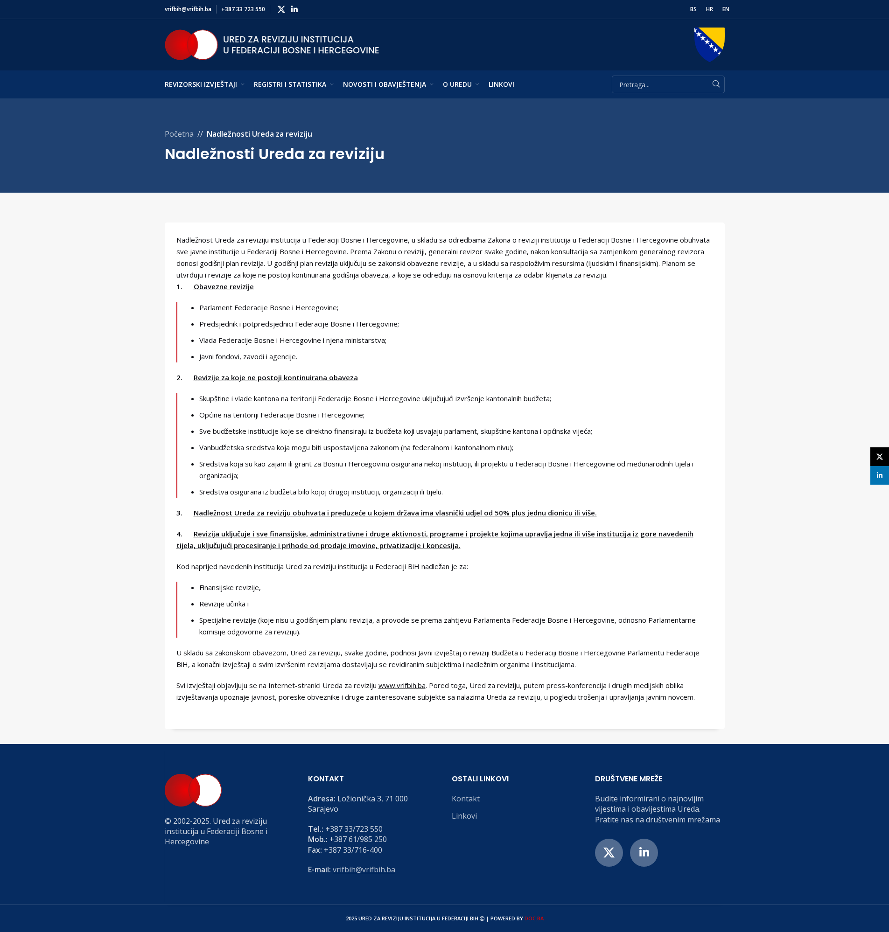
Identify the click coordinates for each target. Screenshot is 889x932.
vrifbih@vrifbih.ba (364, 869)
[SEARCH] (716, 84)
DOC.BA (534, 918)
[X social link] (281, 9)
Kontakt (466, 798)
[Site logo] (272, 44)
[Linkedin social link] (294, 9)
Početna (179, 134)
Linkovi (464, 816)
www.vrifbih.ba (402, 685)
